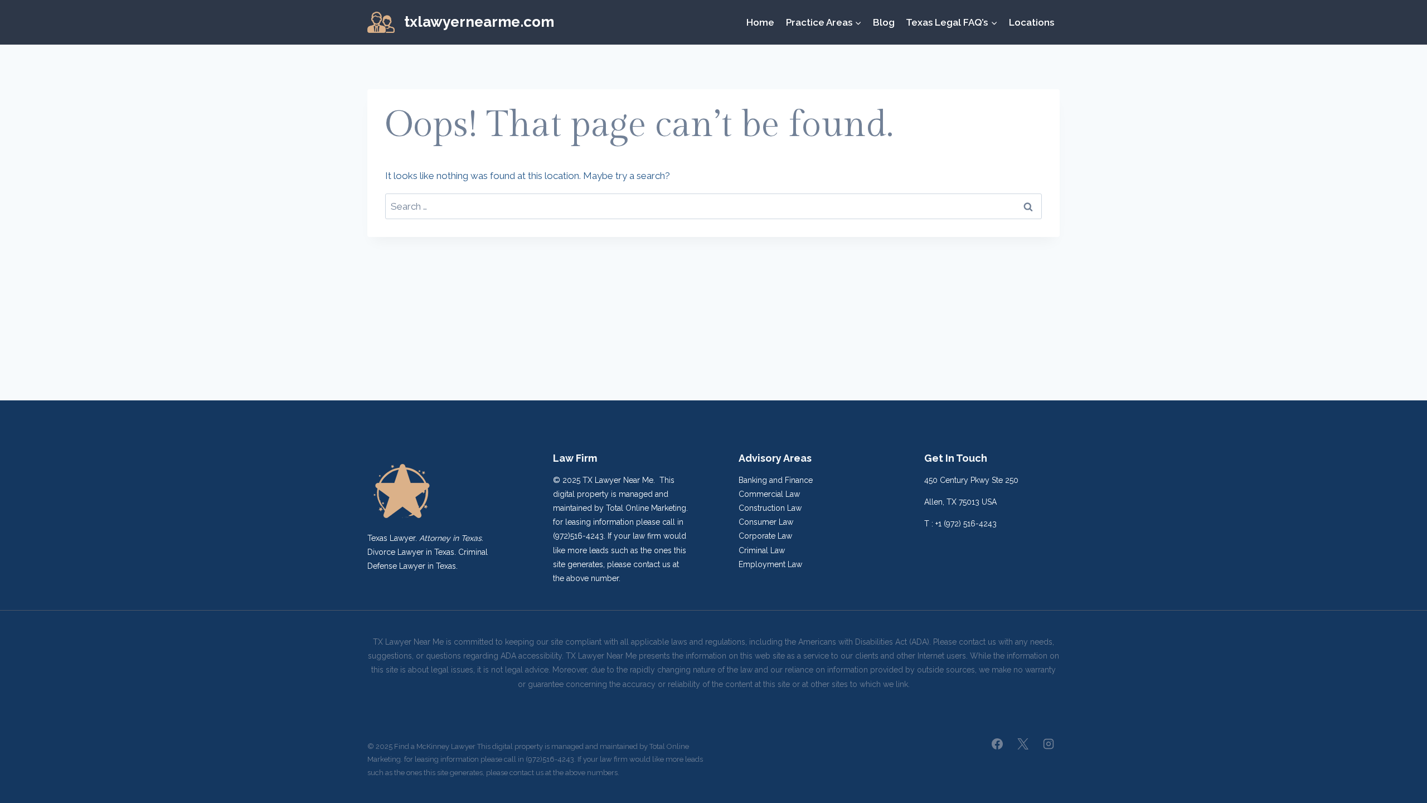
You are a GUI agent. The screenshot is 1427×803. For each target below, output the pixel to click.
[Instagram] (1048, 744)
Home (760, 22)
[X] (1023, 744)
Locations (1031, 22)
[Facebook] (997, 744)
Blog (884, 22)
